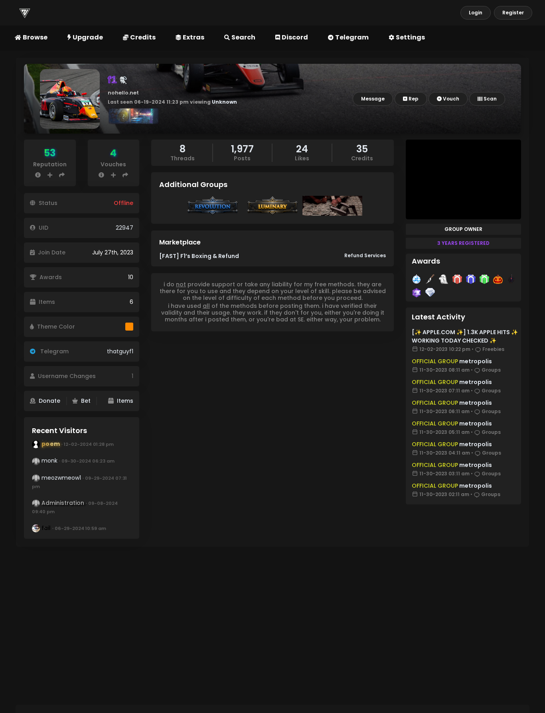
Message (373, 98)
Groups (491, 369)
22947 (124, 228)
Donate (49, 401)
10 (130, 277)
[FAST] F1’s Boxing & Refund (199, 256)
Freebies (493, 349)
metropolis (475, 361)
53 (50, 153)
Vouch (450, 98)
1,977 (242, 149)
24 (302, 149)
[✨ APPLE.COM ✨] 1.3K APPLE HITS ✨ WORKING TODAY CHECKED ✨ (465, 336)
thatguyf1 (120, 351)
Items (125, 401)
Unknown (224, 101)
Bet (86, 401)
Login (475, 12)
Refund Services (365, 255)
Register (513, 12)
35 (362, 149)
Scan (489, 98)
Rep (413, 98)
